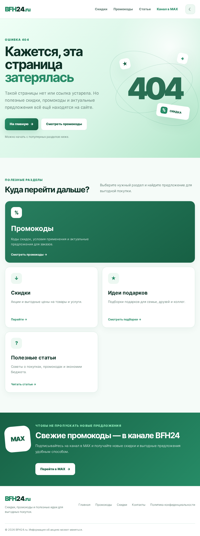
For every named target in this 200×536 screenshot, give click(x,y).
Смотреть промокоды (64, 124)
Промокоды (123, 9)
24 (17, 9)
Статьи (145, 9)
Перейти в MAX (55, 469)
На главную (21, 124)
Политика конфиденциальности (172, 504)
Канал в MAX (167, 9)
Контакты (138, 504)
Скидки (101, 9)
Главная (84, 504)
